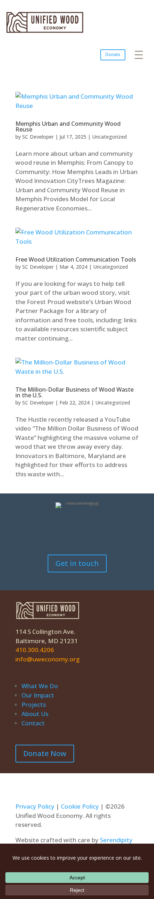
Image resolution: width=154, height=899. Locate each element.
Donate (112, 54)
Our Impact (37, 695)
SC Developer (38, 136)
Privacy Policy (34, 806)
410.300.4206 (34, 650)
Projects (33, 704)
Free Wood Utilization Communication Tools (75, 259)
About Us (34, 714)
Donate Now (44, 753)
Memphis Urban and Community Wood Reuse (68, 126)
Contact (33, 723)
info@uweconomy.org (47, 659)
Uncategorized (109, 136)
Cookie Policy (80, 806)
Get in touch (77, 563)
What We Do (39, 686)
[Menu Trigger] (139, 54)
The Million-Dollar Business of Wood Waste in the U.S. (74, 392)
